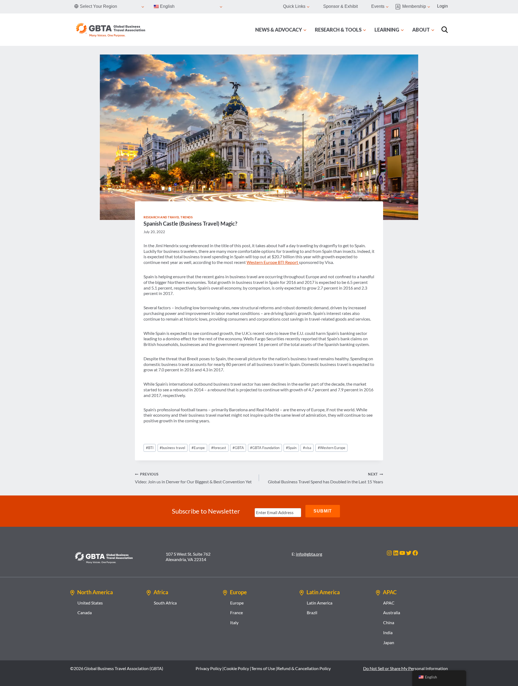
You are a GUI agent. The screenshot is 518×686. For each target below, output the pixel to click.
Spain (291, 448)
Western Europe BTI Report (273, 262)
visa (307, 448)
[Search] (444, 29)
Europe (198, 448)
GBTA (238, 448)
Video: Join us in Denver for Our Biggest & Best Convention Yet (193, 478)
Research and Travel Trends (168, 217)
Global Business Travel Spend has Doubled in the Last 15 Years (325, 478)
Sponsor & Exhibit (340, 6)
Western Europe (331, 448)
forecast (218, 448)
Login (442, 6)
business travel (172, 448)
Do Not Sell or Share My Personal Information (405, 668)
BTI (150, 448)
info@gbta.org (309, 553)
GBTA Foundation (265, 448)
